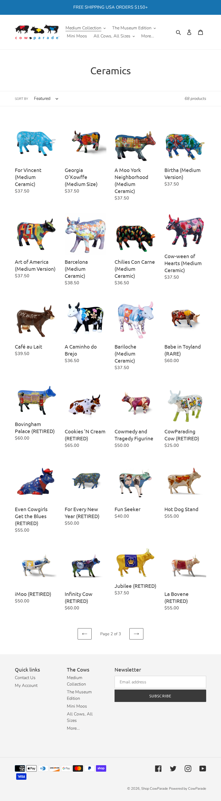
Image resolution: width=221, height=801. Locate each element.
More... (73, 728)
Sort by (21, 99)
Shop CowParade (154, 788)
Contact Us (25, 678)
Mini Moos (77, 706)
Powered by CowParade (187, 788)
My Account (26, 685)
